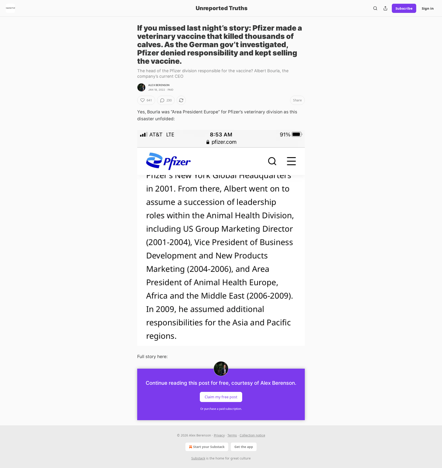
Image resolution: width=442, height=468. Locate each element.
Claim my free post (221, 396)
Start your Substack (209, 447)
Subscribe (404, 8)
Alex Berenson (159, 85)
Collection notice (252, 435)
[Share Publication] (385, 8)
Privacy (219, 435)
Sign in (428, 8)
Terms (232, 435)
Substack (198, 458)
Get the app (243, 447)
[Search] (375, 8)
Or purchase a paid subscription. (221, 409)
